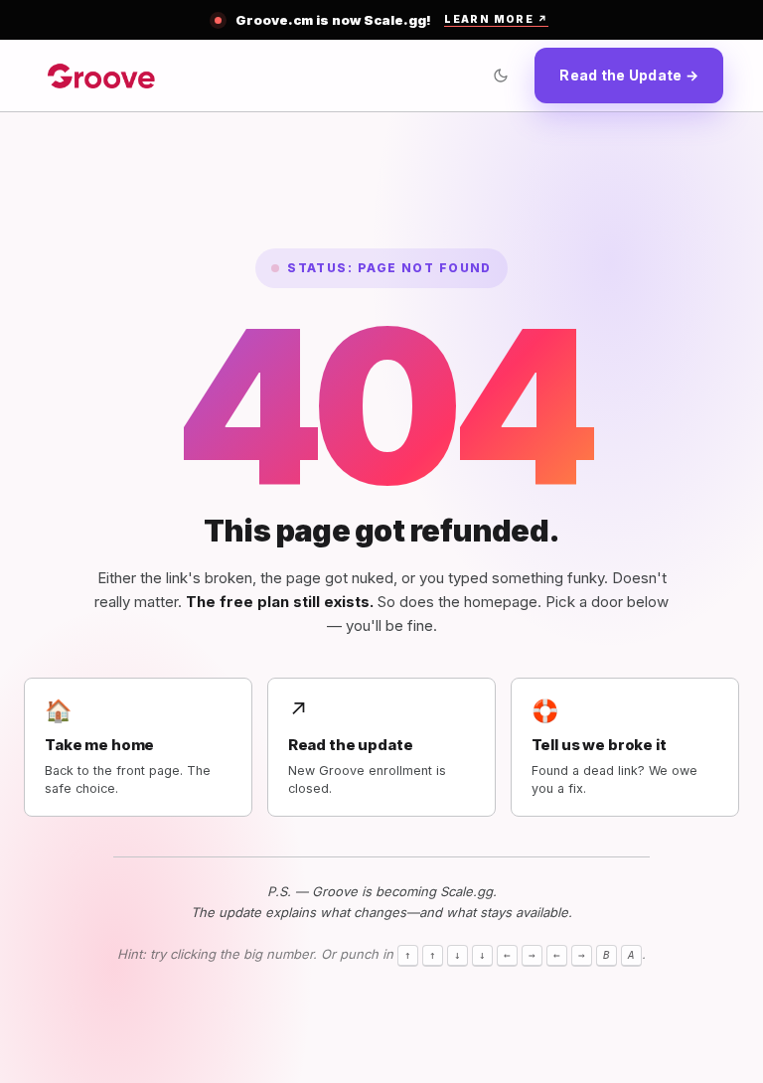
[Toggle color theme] (501, 75)
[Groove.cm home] (102, 75)
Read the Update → (628, 75)
